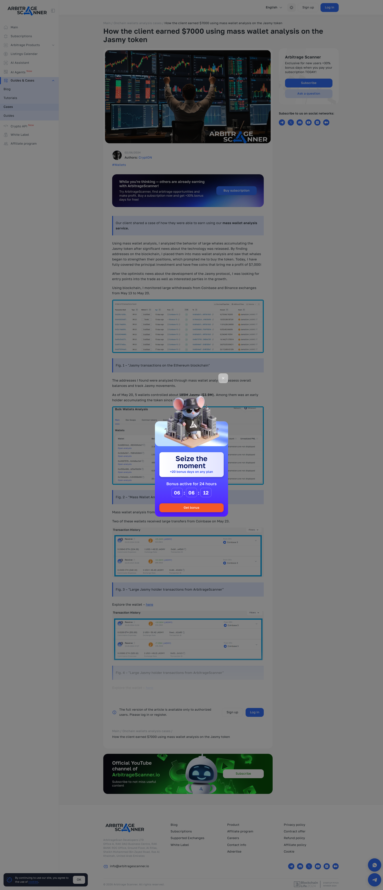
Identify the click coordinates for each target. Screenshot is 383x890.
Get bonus (191, 508)
